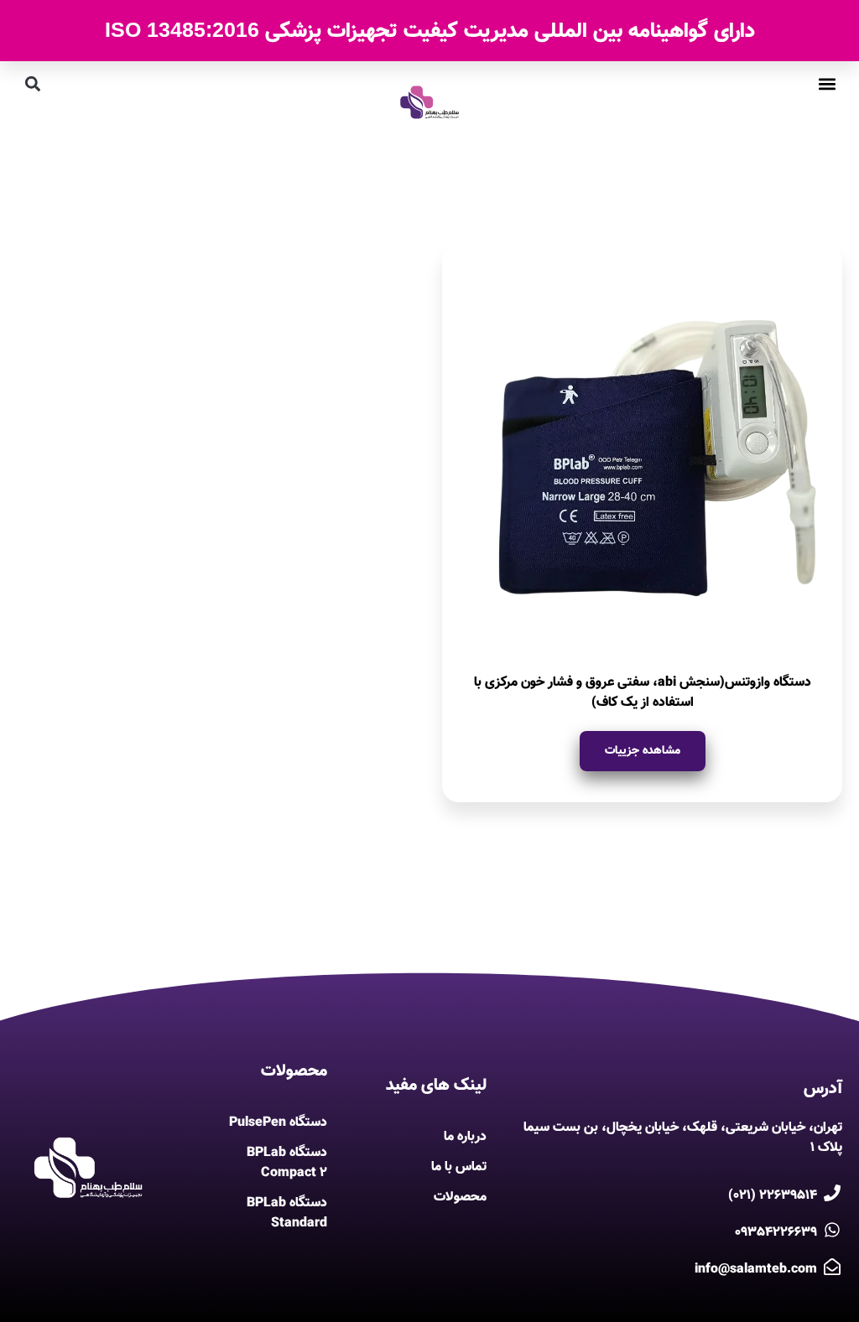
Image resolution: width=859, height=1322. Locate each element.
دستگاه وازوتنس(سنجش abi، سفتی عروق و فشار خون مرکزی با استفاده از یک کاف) (642, 692)
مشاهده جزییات (642, 751)
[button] (827, 83)
